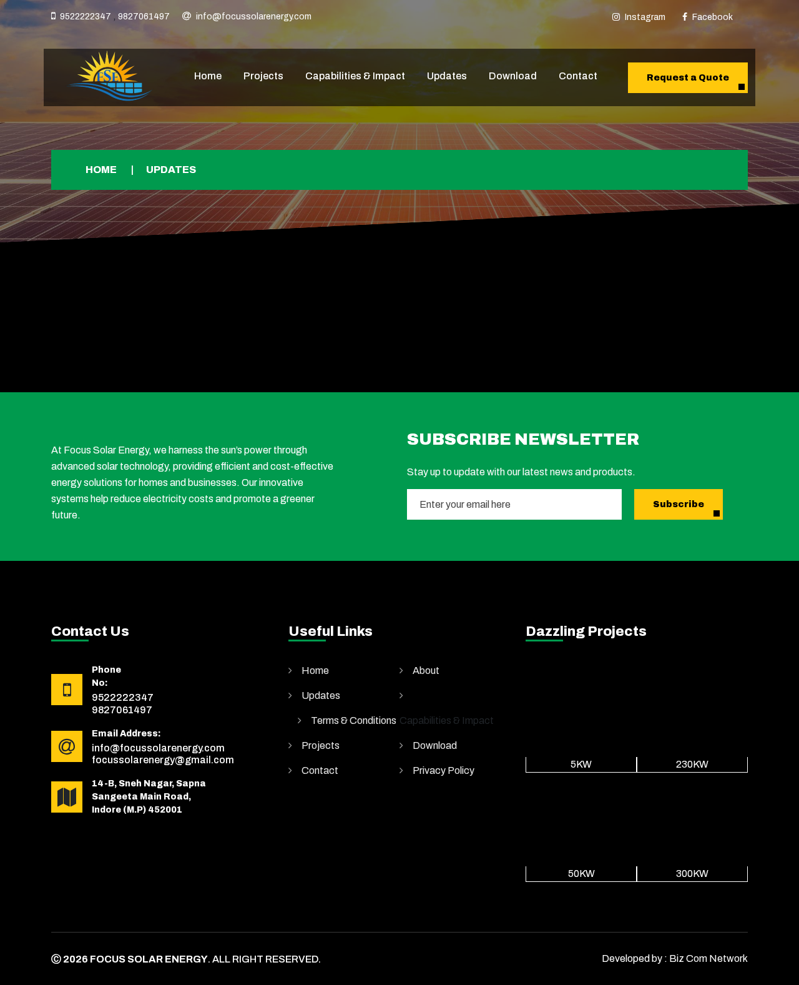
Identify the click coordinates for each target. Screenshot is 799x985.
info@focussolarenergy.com (253, 16)
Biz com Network (708, 958)
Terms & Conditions (353, 720)
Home (208, 76)
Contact (578, 76)
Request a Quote (688, 77)
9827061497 (144, 16)
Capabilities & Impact (355, 76)
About (426, 670)
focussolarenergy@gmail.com (163, 760)
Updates (447, 76)
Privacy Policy (443, 770)
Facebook (712, 17)
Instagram (645, 17)
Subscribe (678, 504)
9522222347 (85, 16)
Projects (263, 76)
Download (513, 76)
